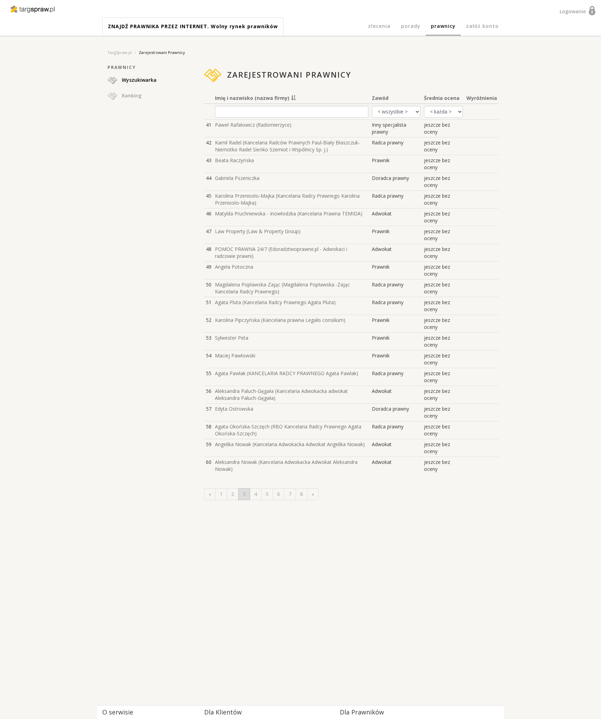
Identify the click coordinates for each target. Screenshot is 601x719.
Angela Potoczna (234, 266)
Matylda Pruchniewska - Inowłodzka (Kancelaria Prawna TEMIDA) (288, 213)
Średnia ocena (441, 98)
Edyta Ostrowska (234, 408)
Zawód (380, 98)
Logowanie (574, 11)
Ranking (130, 95)
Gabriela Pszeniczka (237, 178)
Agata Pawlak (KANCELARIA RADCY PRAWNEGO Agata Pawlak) (286, 373)
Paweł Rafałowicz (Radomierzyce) (253, 124)
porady (410, 26)
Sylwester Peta (231, 337)
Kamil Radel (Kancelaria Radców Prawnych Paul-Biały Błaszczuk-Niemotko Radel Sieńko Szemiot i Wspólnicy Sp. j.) (287, 146)
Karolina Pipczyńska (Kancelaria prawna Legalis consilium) (280, 320)
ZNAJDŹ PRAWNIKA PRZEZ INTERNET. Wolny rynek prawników (193, 26)
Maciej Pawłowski (235, 355)
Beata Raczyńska (234, 160)
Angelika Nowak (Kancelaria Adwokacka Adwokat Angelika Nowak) (290, 444)
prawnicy (443, 26)
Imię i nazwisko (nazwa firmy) (252, 98)
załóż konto (482, 26)
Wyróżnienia (481, 98)
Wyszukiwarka (137, 80)
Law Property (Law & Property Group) (257, 231)
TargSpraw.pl (119, 52)
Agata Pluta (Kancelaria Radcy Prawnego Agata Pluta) (275, 302)
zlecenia (379, 26)
